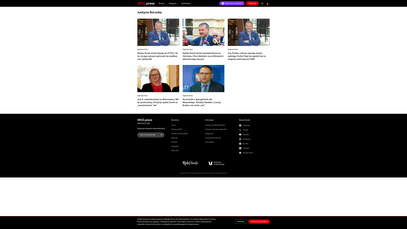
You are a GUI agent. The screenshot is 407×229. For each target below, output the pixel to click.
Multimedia (185, 3)
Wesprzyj (252, 3)
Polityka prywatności (213, 138)
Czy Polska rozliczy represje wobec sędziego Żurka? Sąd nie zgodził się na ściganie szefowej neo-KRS (247, 56)
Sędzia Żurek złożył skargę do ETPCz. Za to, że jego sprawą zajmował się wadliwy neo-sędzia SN (157, 56)
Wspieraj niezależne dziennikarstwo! (151, 128)
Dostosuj (240, 221)
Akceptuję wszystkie (259, 221)
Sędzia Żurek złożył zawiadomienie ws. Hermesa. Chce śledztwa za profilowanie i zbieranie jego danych (203, 56)
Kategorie (172, 3)
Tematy (161, 3)
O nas (173, 125)
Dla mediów (209, 142)
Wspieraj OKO (176, 129)
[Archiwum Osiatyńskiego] (216, 163)
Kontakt (174, 142)
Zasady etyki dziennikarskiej (216, 129)
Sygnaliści (175, 146)
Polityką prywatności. (168, 222)
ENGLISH (175, 150)
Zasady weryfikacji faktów (215, 125)
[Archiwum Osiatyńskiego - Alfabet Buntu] (190, 163)
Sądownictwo (142, 49)
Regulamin (209, 134)
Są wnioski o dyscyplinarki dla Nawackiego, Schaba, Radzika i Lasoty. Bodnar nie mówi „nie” (202, 102)
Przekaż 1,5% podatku (179, 134)
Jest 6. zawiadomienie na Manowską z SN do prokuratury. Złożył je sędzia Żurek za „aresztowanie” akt (157, 102)
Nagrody (174, 138)
